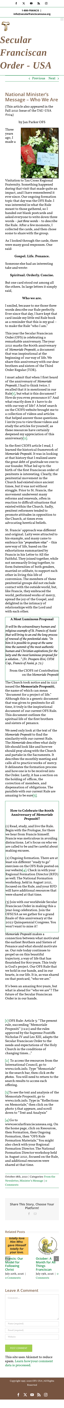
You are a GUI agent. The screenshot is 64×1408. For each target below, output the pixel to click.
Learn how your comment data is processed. (29, 1363)
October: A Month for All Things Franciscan (45, 1264)
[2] (25, 438)
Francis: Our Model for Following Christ (14, 1264)
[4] (24, 870)
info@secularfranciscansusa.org (32, 14)
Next (51, 78)
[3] (34, 795)
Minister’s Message (31, 1181)
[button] (7, 1258)
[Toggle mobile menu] (62, 19)
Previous (38, 78)
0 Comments (13, 1278)
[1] (13, 393)
